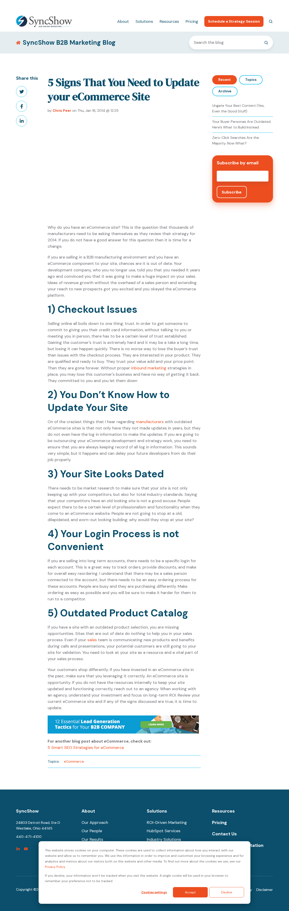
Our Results (92, 839)
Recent (224, 79)
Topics (250, 79)
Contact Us (224, 834)
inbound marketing (148, 368)
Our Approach (95, 822)
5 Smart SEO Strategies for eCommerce (86, 747)
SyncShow (27, 811)
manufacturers (150, 421)
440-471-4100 (218, 5)
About (123, 21)
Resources (169, 21)
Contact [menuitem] (266, 5)
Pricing (192, 21)
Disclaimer (264, 889)
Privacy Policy (55, 867)
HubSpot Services (163, 831)
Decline (226, 892)
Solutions (144, 21)
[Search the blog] (266, 42)
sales (92, 640)
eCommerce (74, 761)
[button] (270, 21)
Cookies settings (154, 892)
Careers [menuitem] (244, 5)
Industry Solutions (164, 839)
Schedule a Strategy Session (234, 21)
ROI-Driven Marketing (167, 822)
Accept (190, 892)
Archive (224, 91)
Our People (92, 831)
